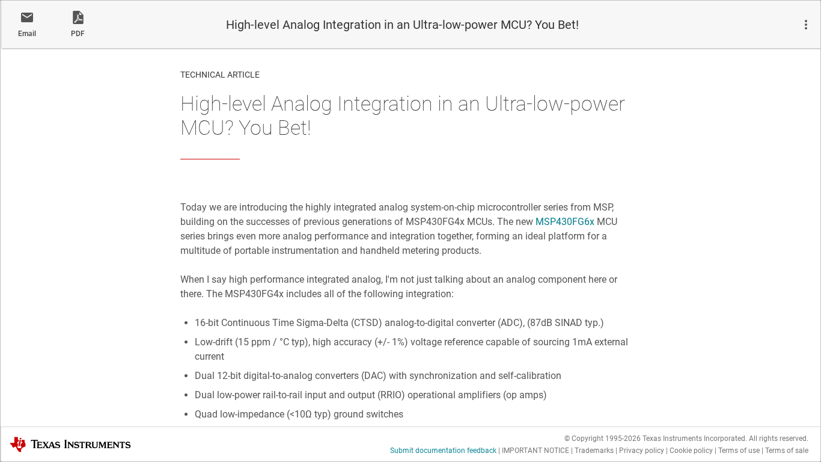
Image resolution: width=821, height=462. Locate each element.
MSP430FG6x (565, 221)
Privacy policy (641, 450)
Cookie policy (691, 450)
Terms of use (739, 450)
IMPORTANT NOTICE (535, 450)
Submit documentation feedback (443, 450)
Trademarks (594, 450)
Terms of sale (786, 450)
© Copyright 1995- (602, 438)
